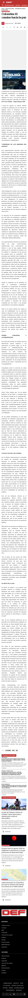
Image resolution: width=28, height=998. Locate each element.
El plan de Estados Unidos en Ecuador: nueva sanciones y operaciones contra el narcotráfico (13, 760)
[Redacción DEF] (3, 23)
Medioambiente (6, 784)
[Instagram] (18, 7)
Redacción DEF (9, 23)
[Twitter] (20, 7)
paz (17, 750)
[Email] (21, 27)
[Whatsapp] (15, 7)
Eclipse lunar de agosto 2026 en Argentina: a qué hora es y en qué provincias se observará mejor (12, 773)
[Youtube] (13, 7)
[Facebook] (22, 7)
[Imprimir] (24, 27)
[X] (13, 27)
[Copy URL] (3, 27)
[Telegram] (25, 7)
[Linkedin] (17, 27)
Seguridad (4, 757)
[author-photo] (3, 831)
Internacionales (10, 8)
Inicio (3, 8)
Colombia (8, 750)
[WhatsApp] (6, 27)
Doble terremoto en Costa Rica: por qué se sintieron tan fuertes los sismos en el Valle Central (14, 786)
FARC (13, 750)
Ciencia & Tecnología (7, 770)
